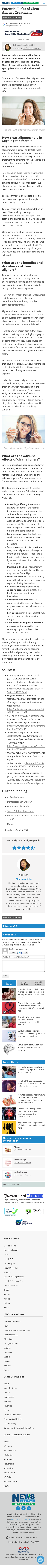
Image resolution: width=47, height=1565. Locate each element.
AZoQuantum (9, 1472)
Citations (8, 926)
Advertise (8, 1406)
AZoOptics (8, 1455)
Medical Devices (11, 1285)
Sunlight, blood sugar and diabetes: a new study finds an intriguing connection (31, 1033)
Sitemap (7, 1401)
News (6, 1254)
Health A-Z (8, 1259)
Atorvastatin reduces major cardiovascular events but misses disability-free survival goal (31, 1007)
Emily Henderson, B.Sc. (32, 48)
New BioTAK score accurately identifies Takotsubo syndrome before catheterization (31, 1083)
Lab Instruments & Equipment (17, 1330)
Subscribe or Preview (22, 1149)
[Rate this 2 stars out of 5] (19, 847)
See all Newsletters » (12, 1184)
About (6, 1383)
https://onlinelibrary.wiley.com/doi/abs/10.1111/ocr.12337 (25, 711)
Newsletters (9, 1397)
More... (10, 824)
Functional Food (10, 1250)
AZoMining (8, 1468)
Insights (7, 1272)
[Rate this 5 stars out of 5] (32, 847)
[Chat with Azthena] (40, 1560)
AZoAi (6, 1486)
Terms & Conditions (12, 1414)
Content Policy (10, 1423)
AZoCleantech (10, 1450)
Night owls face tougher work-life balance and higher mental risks (31, 1125)
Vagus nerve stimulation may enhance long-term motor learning (30, 1047)
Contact (7, 1410)
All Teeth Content (15, 797)
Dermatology (20, 1159)
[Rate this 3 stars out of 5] (23, 847)
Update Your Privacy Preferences (23, 1537)
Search (7, 1392)
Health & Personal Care (14, 1281)
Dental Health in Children (19, 801)
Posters (7, 1299)
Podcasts (7, 1303)
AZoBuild (7, 1477)
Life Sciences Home (12, 1321)
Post (5, 975)
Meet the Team (10, 1388)
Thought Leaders (11, 1268)
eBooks (7, 1294)
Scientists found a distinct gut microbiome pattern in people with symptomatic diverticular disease (31, 993)
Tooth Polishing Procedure (20, 811)
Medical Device (20, 1172)
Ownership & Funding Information (19, 1428)
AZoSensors (9, 1464)
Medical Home (10, 1246)
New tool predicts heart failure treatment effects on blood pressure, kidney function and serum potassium (31, 1099)
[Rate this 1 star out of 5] (14, 847)
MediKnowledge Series (14, 1276)
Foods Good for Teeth (18, 806)
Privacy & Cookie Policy (13, 1419)
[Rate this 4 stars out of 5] (28, 847)
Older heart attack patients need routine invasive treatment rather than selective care (30, 1112)
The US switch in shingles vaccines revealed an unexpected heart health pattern (29, 1021)
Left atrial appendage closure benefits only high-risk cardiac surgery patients (31, 1069)
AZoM (6, 1441)
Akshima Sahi (24, 879)
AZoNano (8, 1446)
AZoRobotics (9, 1459)
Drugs (6, 1290)
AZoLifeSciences (11, 1481)
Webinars (8, 1352)
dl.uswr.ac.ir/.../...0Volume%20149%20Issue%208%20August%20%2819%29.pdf (26, 766)
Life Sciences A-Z (11, 1334)
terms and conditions (20, 1519)
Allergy (17, 1147)
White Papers (9, 1263)
